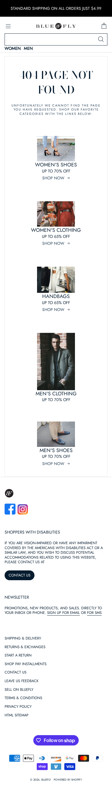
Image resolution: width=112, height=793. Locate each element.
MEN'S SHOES (56, 450)
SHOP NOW (53, 178)
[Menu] (8, 26)
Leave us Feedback (21, 681)
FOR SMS (94, 612)
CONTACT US (19, 575)
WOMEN (13, 48)
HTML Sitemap (16, 715)
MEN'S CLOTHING (56, 393)
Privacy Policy (18, 706)
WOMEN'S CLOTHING (56, 230)
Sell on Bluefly (19, 689)
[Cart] (104, 26)
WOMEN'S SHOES (56, 164)
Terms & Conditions (23, 698)
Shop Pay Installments (26, 664)
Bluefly (46, 780)
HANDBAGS (56, 296)
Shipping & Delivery (23, 638)
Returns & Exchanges (25, 647)
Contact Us (15, 672)
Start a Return (18, 655)
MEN (28, 48)
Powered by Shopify (68, 780)
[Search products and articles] (100, 39)
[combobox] (56, 39)
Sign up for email (63, 612)
